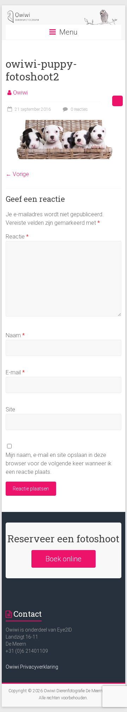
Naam (15, 335)
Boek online (63, 559)
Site (10, 409)
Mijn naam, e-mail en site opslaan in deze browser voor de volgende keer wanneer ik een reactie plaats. (58, 463)
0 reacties (78, 109)
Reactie (17, 236)
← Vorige (17, 174)
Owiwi (20, 92)
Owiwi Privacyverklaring (32, 667)
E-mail (15, 372)
